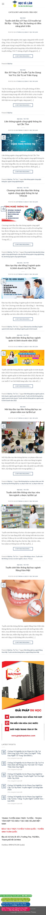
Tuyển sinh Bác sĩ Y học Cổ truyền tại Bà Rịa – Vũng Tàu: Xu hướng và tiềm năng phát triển (23, 23)
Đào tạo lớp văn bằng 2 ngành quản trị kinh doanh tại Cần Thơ (23, 266)
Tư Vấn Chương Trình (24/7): (16, 896)
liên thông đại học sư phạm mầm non (30, 481)
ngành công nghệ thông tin (16, 181)
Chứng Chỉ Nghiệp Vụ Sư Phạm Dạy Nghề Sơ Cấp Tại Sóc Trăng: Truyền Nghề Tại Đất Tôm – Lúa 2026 (25, 799)
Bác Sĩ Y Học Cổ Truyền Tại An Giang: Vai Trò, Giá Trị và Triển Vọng (23, 73)
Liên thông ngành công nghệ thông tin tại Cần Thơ (23, 122)
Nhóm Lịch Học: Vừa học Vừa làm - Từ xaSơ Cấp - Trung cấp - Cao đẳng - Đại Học (15, 899)
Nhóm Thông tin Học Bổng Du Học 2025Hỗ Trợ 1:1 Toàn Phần (14, 909)
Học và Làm (34, 32)
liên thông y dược (29, 556)
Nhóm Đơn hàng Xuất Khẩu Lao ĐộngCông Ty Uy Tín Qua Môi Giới (14, 904)
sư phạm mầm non (37, 483)
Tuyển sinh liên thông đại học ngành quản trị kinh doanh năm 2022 (23, 339)
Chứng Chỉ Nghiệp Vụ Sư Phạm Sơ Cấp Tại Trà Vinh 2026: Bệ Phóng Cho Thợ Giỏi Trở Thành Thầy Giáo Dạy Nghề (25, 765)
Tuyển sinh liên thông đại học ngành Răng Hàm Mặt (23, 569)
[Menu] (3, 4)
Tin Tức (26, 119)
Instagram (31, 908)
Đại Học (23, 18)
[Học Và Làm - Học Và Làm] (23, 4)
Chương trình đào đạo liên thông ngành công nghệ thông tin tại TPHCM (23, 193)
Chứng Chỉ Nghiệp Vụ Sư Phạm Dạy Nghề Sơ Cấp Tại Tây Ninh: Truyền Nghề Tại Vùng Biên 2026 (25, 787)
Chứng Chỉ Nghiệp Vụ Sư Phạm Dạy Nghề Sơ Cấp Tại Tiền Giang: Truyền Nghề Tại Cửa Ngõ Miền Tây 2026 (25, 776)
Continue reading (23, 56)
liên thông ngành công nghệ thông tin (15, 257)
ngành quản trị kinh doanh (17, 396)
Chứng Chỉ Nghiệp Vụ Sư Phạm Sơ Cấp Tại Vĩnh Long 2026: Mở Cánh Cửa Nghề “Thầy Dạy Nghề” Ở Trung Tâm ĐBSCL (24, 753)
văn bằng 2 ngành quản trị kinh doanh (25, 329)
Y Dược (30, 559)
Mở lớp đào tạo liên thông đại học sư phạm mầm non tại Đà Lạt (23, 410)
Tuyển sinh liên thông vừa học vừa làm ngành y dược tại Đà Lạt (23, 493)
